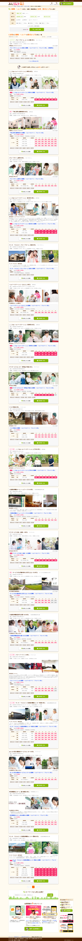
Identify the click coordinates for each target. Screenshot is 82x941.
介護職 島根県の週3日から (25, 936)
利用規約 (16, 938)
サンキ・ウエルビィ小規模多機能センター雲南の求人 (24, 836)
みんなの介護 (11, 940)
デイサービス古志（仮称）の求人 (18, 532)
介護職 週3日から (17, 936)
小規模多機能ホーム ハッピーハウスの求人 (21, 489)
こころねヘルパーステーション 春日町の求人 (21, 198)
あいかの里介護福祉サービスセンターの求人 (21, 751)
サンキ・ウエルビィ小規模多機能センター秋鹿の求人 (30, 702)
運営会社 (15, 940)
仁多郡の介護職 (26, 6)
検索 (51, 895)
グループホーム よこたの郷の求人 (25, 40)
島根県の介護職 (20, 6)
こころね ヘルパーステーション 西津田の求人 (22, 324)
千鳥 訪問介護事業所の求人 (20, 111)
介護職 (15, 6)
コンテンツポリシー (24, 940)
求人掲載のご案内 (28, 938)
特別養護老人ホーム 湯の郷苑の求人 (19, 791)
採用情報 (18, 940)
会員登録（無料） (35, 922)
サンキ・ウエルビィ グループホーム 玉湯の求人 (22, 245)
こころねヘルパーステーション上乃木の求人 (28, 449)
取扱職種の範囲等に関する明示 (36, 938)
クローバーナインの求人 (22, 654)
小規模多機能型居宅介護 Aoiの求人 (19, 614)
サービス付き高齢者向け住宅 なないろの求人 (25, 572)
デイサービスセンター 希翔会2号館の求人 (21, 367)
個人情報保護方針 (21, 938)
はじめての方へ (11, 938)
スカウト (27, 920)
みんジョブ (10, 6)
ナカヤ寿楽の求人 (14, 407)
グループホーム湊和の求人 (16, 158)
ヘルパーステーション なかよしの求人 (20, 284)
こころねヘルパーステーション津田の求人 (21, 71)
